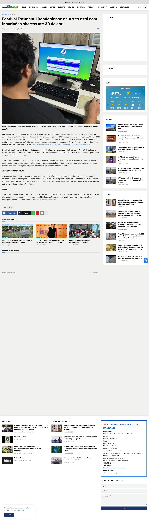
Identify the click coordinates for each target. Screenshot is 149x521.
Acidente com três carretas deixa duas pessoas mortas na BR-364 (130, 257)
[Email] (42, 213)
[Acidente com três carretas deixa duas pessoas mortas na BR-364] (111, 259)
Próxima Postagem (92, 272)
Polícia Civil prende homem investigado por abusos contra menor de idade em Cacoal (129, 224)
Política (81, 7)
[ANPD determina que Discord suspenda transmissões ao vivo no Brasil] (111, 159)
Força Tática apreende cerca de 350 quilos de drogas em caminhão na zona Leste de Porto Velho (131, 236)
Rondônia (33, 7)
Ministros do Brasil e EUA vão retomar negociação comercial (78, 459)
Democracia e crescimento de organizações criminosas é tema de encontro (131, 138)
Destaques (124, 7)
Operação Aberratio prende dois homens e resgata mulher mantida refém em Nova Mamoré (130, 202)
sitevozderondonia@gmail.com (114, 473)
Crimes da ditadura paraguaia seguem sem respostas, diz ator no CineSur (50, 241)
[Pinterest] (37, 213)
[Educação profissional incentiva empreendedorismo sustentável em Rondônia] (7, 449)
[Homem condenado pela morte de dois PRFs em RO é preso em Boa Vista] (111, 127)
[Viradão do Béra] (7, 439)
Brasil (52, 7)
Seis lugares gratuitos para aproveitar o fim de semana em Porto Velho (17, 241)
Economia (102, 7)
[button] (139, 7)
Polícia (44, 7)
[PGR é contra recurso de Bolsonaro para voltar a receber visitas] (111, 149)
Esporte (61, 7)
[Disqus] (51, 300)
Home (24, 7)
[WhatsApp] (33, 213)
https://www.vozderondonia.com (114, 468)
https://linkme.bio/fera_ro (46, 200)
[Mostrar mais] (46, 213)
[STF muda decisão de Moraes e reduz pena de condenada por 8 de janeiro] (111, 180)
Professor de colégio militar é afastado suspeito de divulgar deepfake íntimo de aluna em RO (129, 213)
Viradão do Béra (20, 437)
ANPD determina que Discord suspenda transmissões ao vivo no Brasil (131, 159)
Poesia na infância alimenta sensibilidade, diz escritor (79, 241)
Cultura (15, 14)
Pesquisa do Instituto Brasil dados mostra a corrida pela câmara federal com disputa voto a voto (80, 448)
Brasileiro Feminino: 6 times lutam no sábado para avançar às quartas (80, 438)
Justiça (113, 7)
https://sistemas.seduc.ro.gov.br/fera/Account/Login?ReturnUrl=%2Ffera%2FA (62, 145)
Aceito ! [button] (9, 515)
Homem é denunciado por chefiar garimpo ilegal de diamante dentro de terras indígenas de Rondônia (130, 247)
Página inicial (6, 14)
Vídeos (90, 7)
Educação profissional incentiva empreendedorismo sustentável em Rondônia (27, 448)
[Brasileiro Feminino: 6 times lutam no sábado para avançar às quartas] (56, 439)
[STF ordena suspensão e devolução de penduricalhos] (111, 170)
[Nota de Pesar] (7, 460)
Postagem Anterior (10, 272)
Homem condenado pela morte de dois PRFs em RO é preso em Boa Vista (130, 126)
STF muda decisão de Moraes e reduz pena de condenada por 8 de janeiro (130, 180)
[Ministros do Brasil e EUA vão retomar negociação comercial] (56, 460)
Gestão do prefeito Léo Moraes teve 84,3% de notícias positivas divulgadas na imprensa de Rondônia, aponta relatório (31, 427)
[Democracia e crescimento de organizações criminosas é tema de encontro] (111, 138)
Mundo (71, 7)
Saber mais (20, 510)
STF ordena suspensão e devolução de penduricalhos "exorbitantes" (131, 169)
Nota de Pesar (19, 458)
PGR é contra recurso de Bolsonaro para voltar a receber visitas (131, 148)
